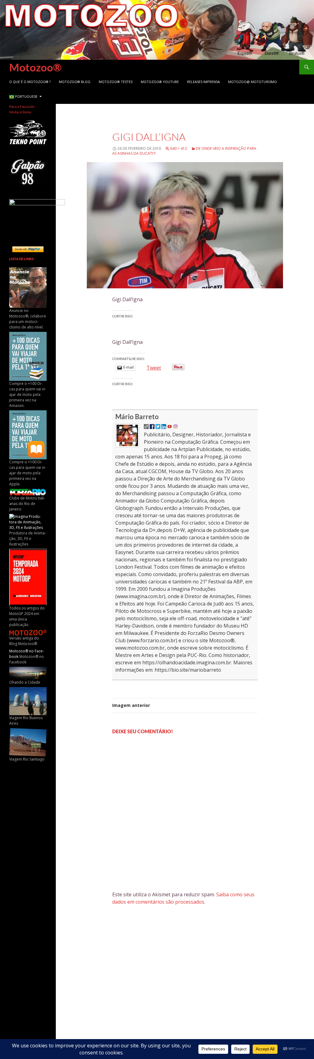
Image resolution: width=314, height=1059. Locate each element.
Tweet (154, 367)
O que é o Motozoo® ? (30, 81)
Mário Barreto (137, 416)
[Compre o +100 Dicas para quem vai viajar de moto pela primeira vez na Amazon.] (28, 356)
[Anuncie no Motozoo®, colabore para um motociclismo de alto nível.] (28, 287)
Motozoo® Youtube (160, 81)
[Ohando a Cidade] (28, 672)
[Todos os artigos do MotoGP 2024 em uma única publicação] (28, 576)
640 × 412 (178, 148)
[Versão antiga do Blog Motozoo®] (28, 632)
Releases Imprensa (203, 81)
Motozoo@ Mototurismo (252, 81)
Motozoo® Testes (115, 81)
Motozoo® (35, 67)
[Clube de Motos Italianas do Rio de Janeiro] (28, 491)
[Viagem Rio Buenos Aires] (28, 700)
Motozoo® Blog (74, 81)
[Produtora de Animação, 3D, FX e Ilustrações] (28, 521)
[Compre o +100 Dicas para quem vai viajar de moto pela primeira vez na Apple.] (28, 434)
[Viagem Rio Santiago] (28, 742)
